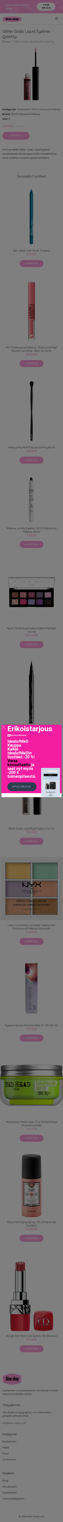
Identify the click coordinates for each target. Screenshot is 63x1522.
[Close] (3, 727)
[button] (22, 786)
